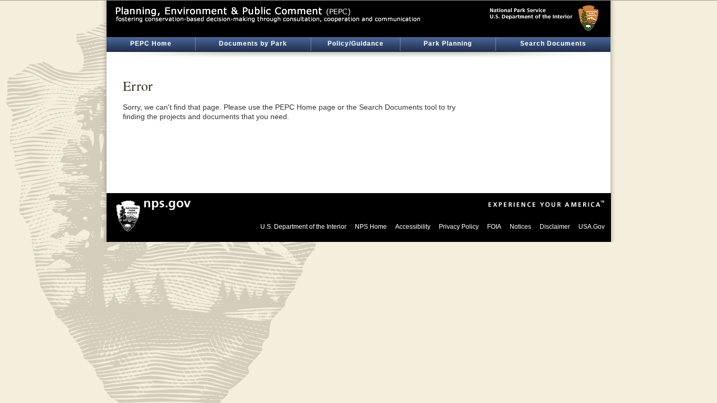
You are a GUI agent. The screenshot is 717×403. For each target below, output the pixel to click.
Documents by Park (253, 43)
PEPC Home (151, 43)
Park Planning (448, 43)
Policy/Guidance (356, 43)
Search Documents (553, 43)
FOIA (494, 226)
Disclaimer (555, 226)
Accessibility (412, 226)
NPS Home (371, 226)
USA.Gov (591, 226)
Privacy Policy (459, 226)
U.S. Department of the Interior (303, 226)
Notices (520, 226)
